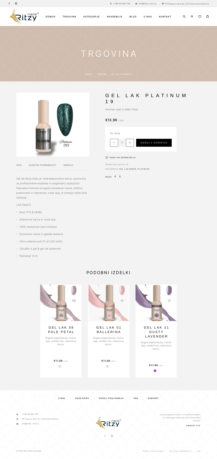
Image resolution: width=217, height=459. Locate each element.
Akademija (114, 16)
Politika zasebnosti (180, 451)
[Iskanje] (184, 16)
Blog (133, 16)
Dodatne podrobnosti (42, 165)
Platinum (143, 169)
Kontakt (165, 16)
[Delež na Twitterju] (120, 177)
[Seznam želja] (200, 17)
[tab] (18, 167)
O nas (148, 16)
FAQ (136, 398)
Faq (199, 451)
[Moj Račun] (192, 16)
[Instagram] (16, 4)
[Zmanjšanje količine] (114, 143)
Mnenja (68, 165)
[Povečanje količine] (130, 143)
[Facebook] (9, 4)
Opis (18, 165)
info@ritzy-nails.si (147, 3)
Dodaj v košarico (154, 142)
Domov (51, 16)
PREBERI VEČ (193, 426)
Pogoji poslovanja (111, 398)
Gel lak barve (127, 169)
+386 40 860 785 (121, 3)
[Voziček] (207, 17)
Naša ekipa (82, 398)
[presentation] (61, 341)
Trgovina (69, 16)
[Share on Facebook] (115, 177)
